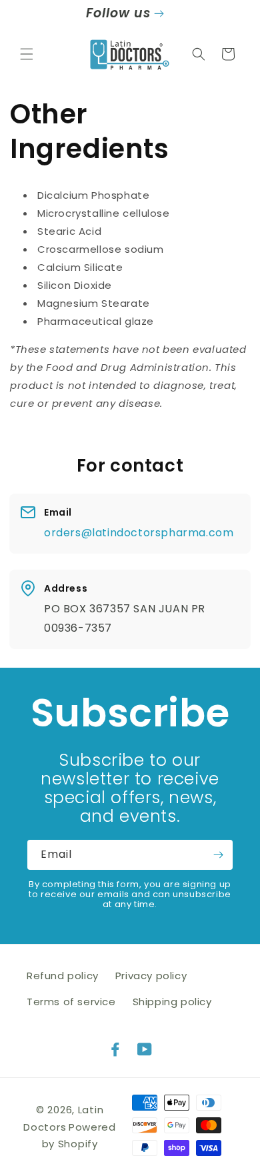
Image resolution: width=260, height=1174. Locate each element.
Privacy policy (151, 976)
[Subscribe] (218, 854)
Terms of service (71, 1002)
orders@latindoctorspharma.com (138, 532)
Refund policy (63, 976)
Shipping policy (172, 1002)
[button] (26, 54)
